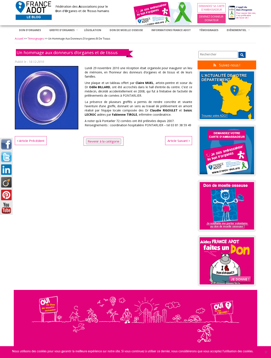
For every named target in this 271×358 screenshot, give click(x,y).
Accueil (19, 38)
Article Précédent (31, 141)
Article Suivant (178, 141)
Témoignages (36, 38)
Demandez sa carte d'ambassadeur (211, 7)
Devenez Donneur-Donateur (211, 18)
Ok (257, 351)
